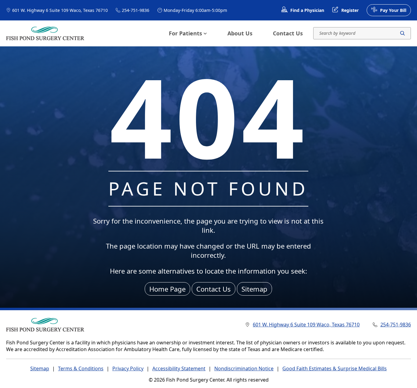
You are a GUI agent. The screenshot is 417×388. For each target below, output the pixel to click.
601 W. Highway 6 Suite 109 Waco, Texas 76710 (60, 10)
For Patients (185, 33)
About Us (239, 33)
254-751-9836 (135, 10)
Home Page (167, 288)
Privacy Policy (127, 368)
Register (349, 10)
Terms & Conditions (80, 368)
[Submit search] (402, 33)
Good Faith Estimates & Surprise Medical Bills (334, 368)
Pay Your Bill (393, 10)
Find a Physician (307, 10)
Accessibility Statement (178, 368)
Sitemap (254, 288)
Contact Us (288, 33)
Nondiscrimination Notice (244, 368)
